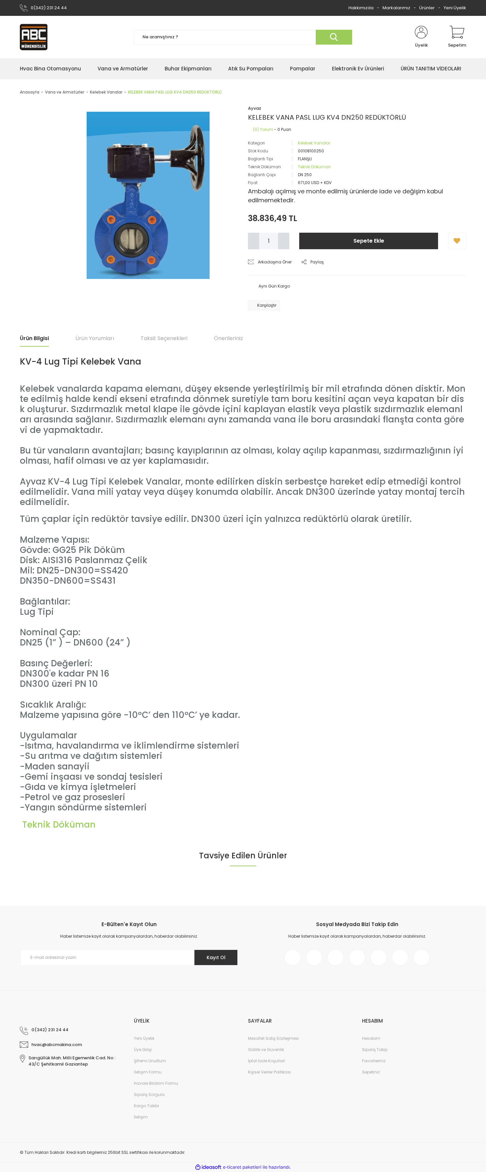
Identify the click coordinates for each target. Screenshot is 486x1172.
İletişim (141, 1117)
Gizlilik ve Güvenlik (266, 1049)
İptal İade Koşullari (266, 1061)
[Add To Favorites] (457, 241)
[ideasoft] (208, 1167)
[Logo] (34, 37)
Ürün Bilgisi (34, 338)
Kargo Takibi (146, 1106)
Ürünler (427, 8)
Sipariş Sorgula (149, 1094)
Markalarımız (396, 8)
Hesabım (371, 1038)
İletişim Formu (148, 1072)
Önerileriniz (228, 338)
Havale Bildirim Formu (156, 1083)
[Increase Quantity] (283, 241)
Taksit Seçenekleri (164, 338)
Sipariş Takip (374, 1049)
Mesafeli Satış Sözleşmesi (273, 1038)
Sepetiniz (371, 1072)
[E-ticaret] (242, 1167)
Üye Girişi (143, 1049)
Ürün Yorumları (94, 338)
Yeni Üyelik (455, 8)
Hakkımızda (361, 8)
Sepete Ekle (368, 241)
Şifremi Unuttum (150, 1061)
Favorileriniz (373, 1061)
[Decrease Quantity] (253, 241)
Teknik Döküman (314, 167)
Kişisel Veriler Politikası (269, 1072)
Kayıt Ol (216, 957)
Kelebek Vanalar (314, 143)
